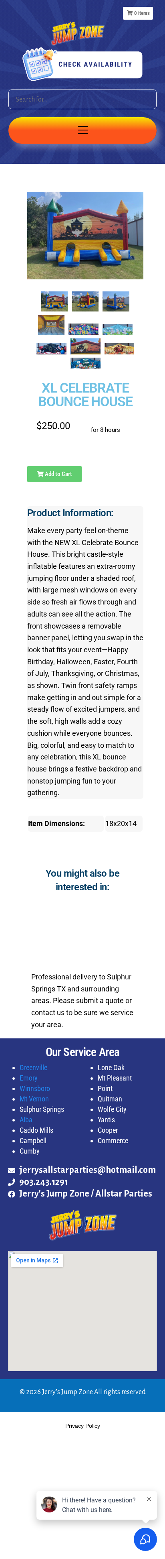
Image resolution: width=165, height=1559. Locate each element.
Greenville (33, 1067)
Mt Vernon (34, 1099)
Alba (26, 1119)
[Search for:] (82, 99)
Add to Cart (58, 474)
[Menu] (82, 130)
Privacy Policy (82, 1426)
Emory (29, 1078)
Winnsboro (35, 1088)
